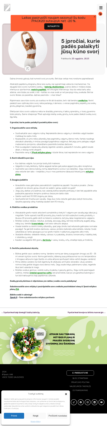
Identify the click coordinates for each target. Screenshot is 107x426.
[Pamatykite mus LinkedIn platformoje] (94, 402)
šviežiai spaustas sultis (41, 273)
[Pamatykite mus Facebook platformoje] (81, 402)
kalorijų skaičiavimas (54, 87)
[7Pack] (7, 7)
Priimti (14, 416)
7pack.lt (13, 297)
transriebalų (37, 224)
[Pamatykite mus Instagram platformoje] (88, 402)
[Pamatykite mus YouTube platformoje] (101, 402)
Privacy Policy (36, 421)
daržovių (47, 240)
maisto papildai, (38, 90)
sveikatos (83, 100)
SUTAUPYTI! (53, 26)
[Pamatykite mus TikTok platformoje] (74, 402)
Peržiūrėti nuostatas (58, 416)
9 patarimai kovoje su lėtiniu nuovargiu (87, 312)
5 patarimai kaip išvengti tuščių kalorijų (20, 312)
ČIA (17, 289)
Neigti (35, 416)
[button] (66, 394)
